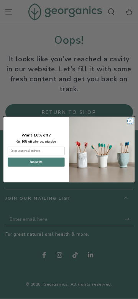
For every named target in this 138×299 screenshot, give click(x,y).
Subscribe (36, 162)
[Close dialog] (130, 121)
